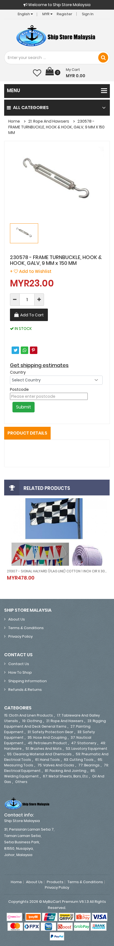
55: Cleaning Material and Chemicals (39, 754)
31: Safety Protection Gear (50, 732)
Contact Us (18, 663)
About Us (16, 619)
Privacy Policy (20, 636)
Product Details (27, 433)
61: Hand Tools (47, 759)
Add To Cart (32, 315)
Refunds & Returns (25, 689)
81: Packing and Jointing (65, 770)
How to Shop (20, 672)
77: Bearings (89, 765)
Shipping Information (27, 681)
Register (64, 14)
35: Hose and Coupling (47, 737)
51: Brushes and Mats (44, 748)
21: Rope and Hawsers (48, 121)
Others (21, 781)
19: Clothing (32, 720)
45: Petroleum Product (47, 743)
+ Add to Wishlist (30, 271)
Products (55, 882)
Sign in (88, 14)
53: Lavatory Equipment (86, 748)
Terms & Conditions (26, 627)
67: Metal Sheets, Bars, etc (65, 776)
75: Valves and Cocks (55, 765)
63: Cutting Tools (79, 759)
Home (14, 121)
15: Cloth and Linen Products (28, 715)
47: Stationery (83, 743)
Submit (23, 407)
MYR (46, 14)
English (24, 14)
